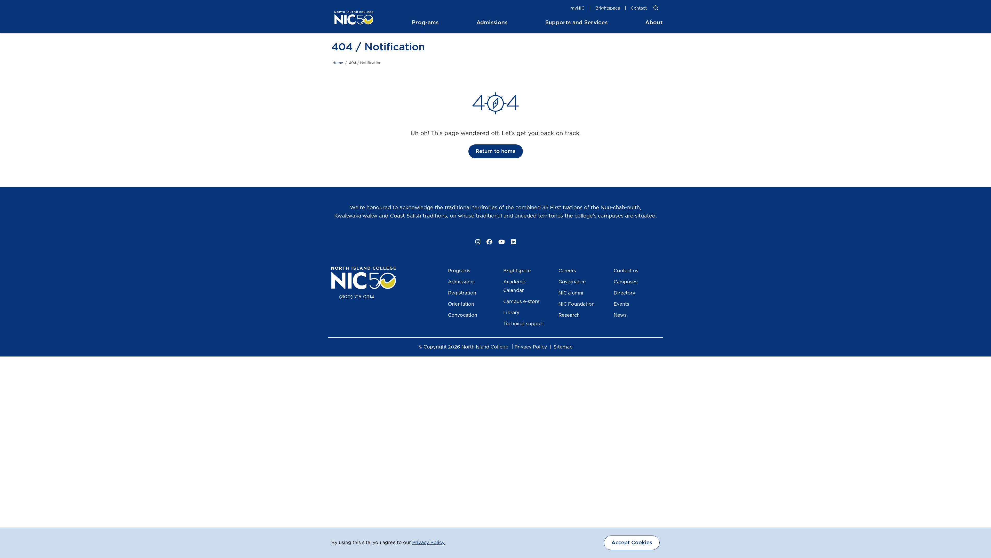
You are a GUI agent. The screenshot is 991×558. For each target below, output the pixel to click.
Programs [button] (425, 22)
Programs (459, 271)
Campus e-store (521, 301)
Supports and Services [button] (576, 22)
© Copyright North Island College (463, 347)
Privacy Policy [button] (428, 542)
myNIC (578, 8)
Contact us (626, 271)
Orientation (461, 304)
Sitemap (563, 347)
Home (337, 63)
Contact (639, 8)
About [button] (654, 22)
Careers (567, 271)
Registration (462, 293)
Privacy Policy (531, 347)
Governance (572, 282)
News (620, 315)
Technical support (523, 324)
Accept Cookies (631, 542)
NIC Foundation (576, 304)
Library (511, 313)
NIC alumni (570, 293)
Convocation (462, 315)
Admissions (461, 282)
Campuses (625, 282)
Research (569, 315)
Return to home (496, 151)
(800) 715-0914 (356, 297)
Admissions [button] (492, 22)
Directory (624, 293)
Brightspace (607, 8)
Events (621, 304)
